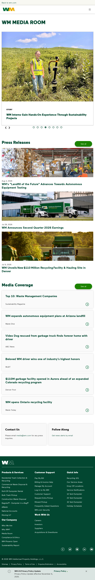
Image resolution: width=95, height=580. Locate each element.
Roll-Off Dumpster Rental (12, 491)
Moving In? (6, 515)
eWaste (5, 507)
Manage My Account (43, 486)
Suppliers (39, 528)
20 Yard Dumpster (74, 498)
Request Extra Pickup (44, 498)
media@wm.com (23, 435)
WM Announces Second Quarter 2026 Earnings (33, 227)
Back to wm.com (9, 3)
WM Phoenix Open (10, 541)
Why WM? (6, 529)
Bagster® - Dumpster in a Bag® (15, 503)
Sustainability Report (10, 545)
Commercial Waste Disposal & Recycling (14, 485)
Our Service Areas (74, 482)
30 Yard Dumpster (74, 502)
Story (9, 109)
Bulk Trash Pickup (9, 495)
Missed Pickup (41, 502)
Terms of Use (30, 564)
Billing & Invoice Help (44, 482)
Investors (38, 524)
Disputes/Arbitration (45, 564)
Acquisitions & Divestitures (46, 532)
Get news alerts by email (62, 435)
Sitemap (5, 564)
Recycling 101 (73, 478)
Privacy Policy (16, 564)
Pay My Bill (39, 478)
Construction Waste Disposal (14, 499)
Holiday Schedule (74, 506)
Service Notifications (75, 490)
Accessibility (61, 564)
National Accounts (9, 511)
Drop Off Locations (75, 486)
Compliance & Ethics (11, 537)
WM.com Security (42, 510)
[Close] (86, 571)
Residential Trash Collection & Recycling (14, 479)
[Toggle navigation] (89, 9)
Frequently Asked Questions (47, 506)
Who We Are (7, 525)
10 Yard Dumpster (74, 494)
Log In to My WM (42, 490)
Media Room (7, 533)
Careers (38, 520)
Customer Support (43, 494)
